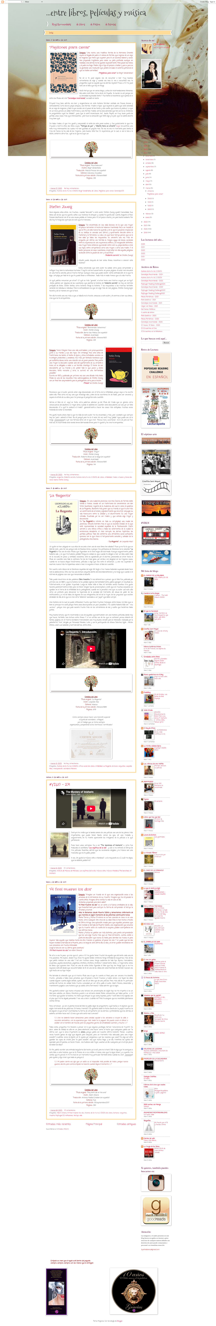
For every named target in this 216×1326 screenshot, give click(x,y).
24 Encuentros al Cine (149, 328)
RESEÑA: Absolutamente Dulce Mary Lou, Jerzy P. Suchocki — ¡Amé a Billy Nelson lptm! (161, 717)
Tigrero (146, 799)
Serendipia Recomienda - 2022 (152, 287)
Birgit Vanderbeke (84, 191)
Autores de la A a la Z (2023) (67, 191)
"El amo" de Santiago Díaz (159, 820)
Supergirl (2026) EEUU (160, 749)
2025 (146, 146)
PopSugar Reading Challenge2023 (153, 284)
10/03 (150, 206)
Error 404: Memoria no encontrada (159, 785)
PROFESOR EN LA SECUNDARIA (155, 1059)
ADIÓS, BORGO (160, 1033)
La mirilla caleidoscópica (152, 746)
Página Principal (94, 1124)
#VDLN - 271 (59, 784)
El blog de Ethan (149, 728)
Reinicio (157, 872)
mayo (148, 181)
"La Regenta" (60, 495)
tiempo (76, 1115)
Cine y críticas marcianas (153, 906)
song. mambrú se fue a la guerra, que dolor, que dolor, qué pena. (161, 616)
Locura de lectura (150, 835)
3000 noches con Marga (152, 1104)
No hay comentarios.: (72, 188)
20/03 (150, 198)
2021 (146, 225)
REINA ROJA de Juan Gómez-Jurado (160, 1150)
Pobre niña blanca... (150, 1140)
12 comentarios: (70, 1110)
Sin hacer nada (149, 1114)
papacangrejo (148, 781)
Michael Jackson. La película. (160, 767)
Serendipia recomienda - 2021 (151, 303)
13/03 (150, 202)
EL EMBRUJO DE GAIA (152, 942)
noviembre (150, 159)
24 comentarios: (70, 868)
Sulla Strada (148, 710)
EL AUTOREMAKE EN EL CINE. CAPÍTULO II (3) (161, 732)
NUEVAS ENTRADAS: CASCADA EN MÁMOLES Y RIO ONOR (156, 1052)
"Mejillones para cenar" (69, 47)
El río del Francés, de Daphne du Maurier (155, 649)
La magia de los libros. (152, 1146)
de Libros (80, 24)
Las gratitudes (160, 837)
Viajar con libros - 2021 (149, 306)
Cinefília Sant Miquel (151, 629)
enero (148, 217)
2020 (146, 229)
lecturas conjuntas (118, 766)
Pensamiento (159, 1061)
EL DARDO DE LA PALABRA (154, 575)
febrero (148, 214)
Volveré (146, 1106)
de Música (95, 24)
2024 (146, 149)
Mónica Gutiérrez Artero (152, 646)
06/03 (150, 209)
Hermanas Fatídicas (148, 309)
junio (148, 177)
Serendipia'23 (119, 191)
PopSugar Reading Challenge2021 (153, 293)
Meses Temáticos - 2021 (149, 297)
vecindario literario (69, 768)
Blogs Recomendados (61, 24)
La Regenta (107, 766)
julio (147, 174)
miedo (115, 477)
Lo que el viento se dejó (152, 888)
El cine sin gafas (150, 959)
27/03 (150, 191)
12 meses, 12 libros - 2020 (150, 325)
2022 (146, 222)
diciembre (149, 156)
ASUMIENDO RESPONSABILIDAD (155, 1112)
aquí (118, 126)
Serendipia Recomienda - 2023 (152, 281)
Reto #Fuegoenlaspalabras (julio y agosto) (161, 1091)
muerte (52, 1115)
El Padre (147, 1078)
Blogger (119, 1321)
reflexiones (69, 1115)
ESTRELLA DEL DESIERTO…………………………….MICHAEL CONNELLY (161, 1000)
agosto (148, 170)
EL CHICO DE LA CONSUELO (154, 870)
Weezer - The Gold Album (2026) (161, 596)
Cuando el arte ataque (151, 593)
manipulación (58, 768)
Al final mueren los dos (59, 950)
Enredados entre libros (152, 657)
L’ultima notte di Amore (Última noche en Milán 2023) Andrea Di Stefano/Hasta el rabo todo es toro (161, 966)
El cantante (158, 801)
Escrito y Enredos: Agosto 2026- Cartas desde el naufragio (161, 662)
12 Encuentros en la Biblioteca (151, 331)
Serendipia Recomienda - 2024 (152, 274)
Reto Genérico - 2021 (148, 300)
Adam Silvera (62, 1113)
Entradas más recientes (58, 1124)
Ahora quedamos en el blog (153, 674)
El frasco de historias (151, 977)
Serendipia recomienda (76, 98)
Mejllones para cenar (106, 191)
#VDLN (59, 871)
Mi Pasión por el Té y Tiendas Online (161, 1123)
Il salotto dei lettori (147, 312)
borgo (146, 1031)
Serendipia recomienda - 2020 (151, 322)
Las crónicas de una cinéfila (154, 764)
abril (147, 184)
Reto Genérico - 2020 (148, 315)
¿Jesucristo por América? (160, 856)
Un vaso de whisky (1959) (161, 632)
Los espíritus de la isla (97, 848)
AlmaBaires (160, 44)
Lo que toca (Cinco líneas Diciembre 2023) (161, 981)
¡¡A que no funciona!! (151, 611)
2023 (146, 153)
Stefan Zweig (60, 206)
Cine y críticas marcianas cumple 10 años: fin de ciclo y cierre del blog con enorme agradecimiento (161, 913)
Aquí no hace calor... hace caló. (161, 677)
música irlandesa (112, 871)
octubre (149, 163)
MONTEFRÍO (159, 944)
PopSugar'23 (60, 1115)
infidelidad (108, 477)
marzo (148, 188)
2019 (146, 232)
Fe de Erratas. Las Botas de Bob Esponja (161, 696)
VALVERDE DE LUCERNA (153, 1049)
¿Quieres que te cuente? (152, 995)
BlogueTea (147, 1120)
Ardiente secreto (112, 255)
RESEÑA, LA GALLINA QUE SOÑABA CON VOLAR (159, 929)
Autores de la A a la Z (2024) (151, 271)
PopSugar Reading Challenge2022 (153, 290)
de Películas (110, 24)
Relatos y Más (149, 1013)
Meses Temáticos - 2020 (150, 319)
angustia (60, 477)
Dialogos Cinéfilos (150, 1076)
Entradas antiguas (126, 1124)
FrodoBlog (147, 692)
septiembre (150, 167)
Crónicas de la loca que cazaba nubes (154, 1086)
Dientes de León (149, 1138)
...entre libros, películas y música (96, 12)
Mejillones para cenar (108, 73)
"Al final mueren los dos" (70, 889)
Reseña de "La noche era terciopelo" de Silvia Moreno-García (161, 1018)
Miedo (86, 383)
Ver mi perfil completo (162, 47)
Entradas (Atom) (62, 1129)
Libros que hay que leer (152, 817)
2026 (51, 33)
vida (80, 1115)
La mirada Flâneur (150, 853)
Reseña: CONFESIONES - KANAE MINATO (160, 892)
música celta (101, 871)
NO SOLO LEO (149, 924)
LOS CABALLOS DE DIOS (161, 578)
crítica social (83, 766)
